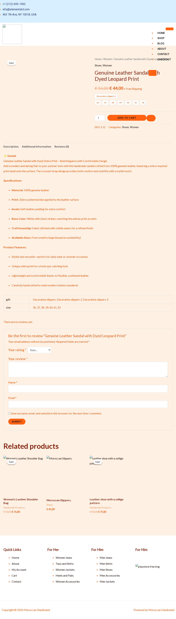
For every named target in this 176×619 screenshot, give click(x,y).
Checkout (164, 59)
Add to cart (127, 117)
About (161, 48)
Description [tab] (11, 146)
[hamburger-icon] (169, 29)
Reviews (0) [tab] (61, 146)
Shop (160, 38)
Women (107, 59)
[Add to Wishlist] (151, 118)
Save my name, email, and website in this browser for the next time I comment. (56, 413)
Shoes (98, 65)
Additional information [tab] (36, 146)
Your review (18, 359)
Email (12, 397)
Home (161, 33)
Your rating (17, 350)
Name (12, 382)
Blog (160, 43)
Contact (163, 54)
